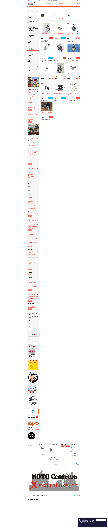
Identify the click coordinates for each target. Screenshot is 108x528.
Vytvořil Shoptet (78, 495)
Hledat (60, 3)
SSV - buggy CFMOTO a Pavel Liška (32, 279)
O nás (51, 460)
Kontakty (51, 450)
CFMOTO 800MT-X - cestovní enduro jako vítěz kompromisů (32, 254)
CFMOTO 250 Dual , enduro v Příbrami (32, 179)
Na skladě (31, 70)
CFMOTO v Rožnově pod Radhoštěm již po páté (31, 266)
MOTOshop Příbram (52, 468)
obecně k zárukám (31, 306)
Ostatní (30, 60)
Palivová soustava (31, 54)
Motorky (29, 22)
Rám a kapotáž (31, 59)
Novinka (30, 72)
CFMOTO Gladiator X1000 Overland (32, 263)
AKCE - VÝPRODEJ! (31, 21)
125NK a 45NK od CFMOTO (32, 210)
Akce (30, 71)
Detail (51, 38)
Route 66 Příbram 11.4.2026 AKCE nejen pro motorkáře (32, 152)
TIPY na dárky (30, 20)
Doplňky (29, 42)
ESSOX (51, 449)
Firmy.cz (57, 468)
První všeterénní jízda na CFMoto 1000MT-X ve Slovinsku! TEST (33, 205)
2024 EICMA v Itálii (31, 255)
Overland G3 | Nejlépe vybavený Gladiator (33, 227)
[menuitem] (29, 6)
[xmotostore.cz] (54, 481)
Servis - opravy (52, 452)
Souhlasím (103, 520)
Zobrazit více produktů (59, 18)
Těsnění (30, 55)
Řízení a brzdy (31, 53)
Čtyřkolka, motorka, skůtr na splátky (32, 115)
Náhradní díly (30, 44)
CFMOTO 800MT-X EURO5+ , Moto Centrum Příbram (32, 243)
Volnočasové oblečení (32, 35)
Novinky (51, 458)
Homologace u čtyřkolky (32, 98)
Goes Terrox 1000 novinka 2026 (33, 213)
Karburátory (30, 50)
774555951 (42, 447)
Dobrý (72, 451)
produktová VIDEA (52, 457)
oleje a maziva (31, 47)
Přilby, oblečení (30, 41)
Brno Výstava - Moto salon (32, 157)
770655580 (42, 448)
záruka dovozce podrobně (32, 307)
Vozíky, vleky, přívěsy (31, 30)
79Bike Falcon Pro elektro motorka (32, 145)
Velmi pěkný (73, 447)
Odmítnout (98, 520)
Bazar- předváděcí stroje (31, 27)
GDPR (51, 451)
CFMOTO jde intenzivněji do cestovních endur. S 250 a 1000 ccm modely (33, 252)
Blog (50, 456)
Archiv (29, 102)
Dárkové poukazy (30, 43)
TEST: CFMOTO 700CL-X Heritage (32, 287)
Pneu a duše (30, 48)
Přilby (30, 36)
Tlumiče (30, 56)
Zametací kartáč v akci (31, 208)
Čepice (30, 37)
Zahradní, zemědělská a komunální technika (33, 29)
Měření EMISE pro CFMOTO (32, 96)
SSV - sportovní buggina (31, 26)
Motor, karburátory (31, 49)
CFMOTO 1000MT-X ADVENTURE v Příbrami (33, 225)
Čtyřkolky (29, 23)
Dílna (29, 61)
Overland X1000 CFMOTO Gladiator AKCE (32, 155)
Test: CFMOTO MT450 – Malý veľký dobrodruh (32, 274)
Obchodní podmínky (56, 0)
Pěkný (72, 449)
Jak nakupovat (49, 0)
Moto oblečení (31, 34)
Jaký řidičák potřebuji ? (31, 94)
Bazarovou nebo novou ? (32, 107)
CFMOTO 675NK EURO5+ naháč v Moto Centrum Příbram (33, 142)
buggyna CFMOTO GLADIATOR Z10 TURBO (33, 139)
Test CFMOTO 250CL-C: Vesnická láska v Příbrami (33, 174)
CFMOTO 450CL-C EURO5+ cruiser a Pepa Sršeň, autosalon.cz (32, 283)
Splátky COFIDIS (52, 448)
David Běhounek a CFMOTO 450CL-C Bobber (32, 189)
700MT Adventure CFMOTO (32, 260)
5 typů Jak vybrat (30, 119)
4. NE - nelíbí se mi (74, 453)
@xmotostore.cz (43, 454)
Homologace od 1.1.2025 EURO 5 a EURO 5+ (33, 92)
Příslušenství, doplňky (31, 31)
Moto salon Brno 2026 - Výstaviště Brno (31, 161)
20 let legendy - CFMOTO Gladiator (32, 193)
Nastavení (81, 524)
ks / (65, 446)
